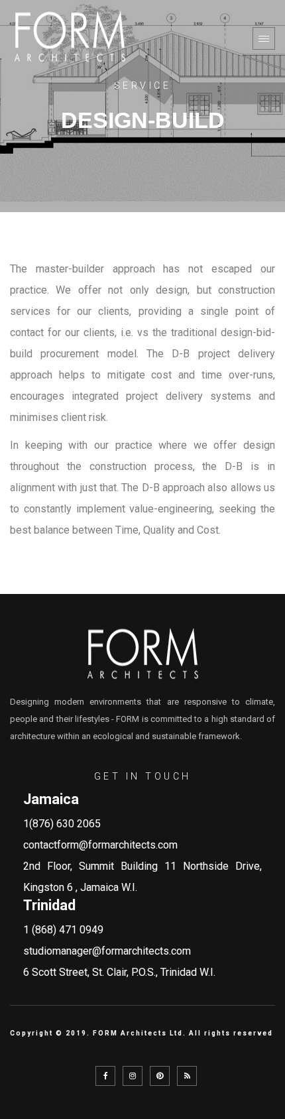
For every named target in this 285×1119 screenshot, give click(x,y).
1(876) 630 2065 (62, 823)
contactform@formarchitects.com (100, 845)
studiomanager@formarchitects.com (107, 951)
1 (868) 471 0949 (63, 929)
